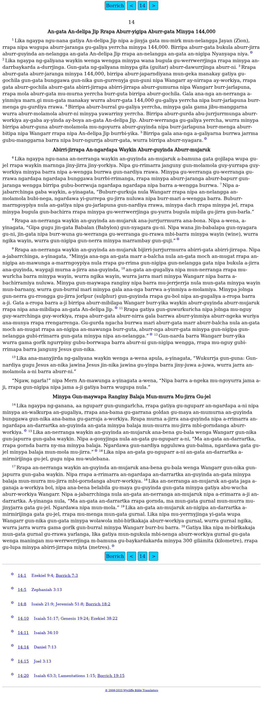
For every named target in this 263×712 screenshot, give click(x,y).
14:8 (22, 604)
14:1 (22, 575)
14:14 (23, 647)
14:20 (23, 676)
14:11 (23, 633)
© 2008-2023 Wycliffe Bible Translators (131, 690)
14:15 (23, 661)
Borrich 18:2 (98, 604)
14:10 (23, 618)
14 (142, 5)
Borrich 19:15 (111, 676)
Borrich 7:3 (67, 575)
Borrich (115, 5)
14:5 (22, 590)
